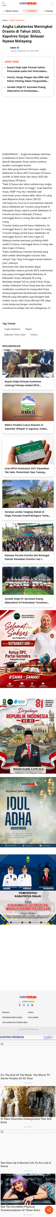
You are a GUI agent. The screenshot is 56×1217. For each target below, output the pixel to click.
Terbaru (34, 335)
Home (5, 20)
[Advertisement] (28, 124)
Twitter (28, 1009)
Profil (31, 1013)
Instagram (23, 1009)
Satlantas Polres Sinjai (14, 335)
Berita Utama (12, 11)
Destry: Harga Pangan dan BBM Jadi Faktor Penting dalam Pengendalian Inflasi (28, 79)
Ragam (28, 329)
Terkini (32, 11)
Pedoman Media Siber (12, 1018)
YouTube (32, 1009)
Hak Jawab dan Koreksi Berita (15, 1023)
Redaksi (5, 1013)
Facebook (19, 1009)
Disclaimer (33, 1018)
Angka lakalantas (12, 329)
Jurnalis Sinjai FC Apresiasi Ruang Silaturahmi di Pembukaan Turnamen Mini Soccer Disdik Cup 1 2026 (27, 89)
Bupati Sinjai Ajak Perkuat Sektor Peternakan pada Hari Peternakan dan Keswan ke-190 (26, 69)
